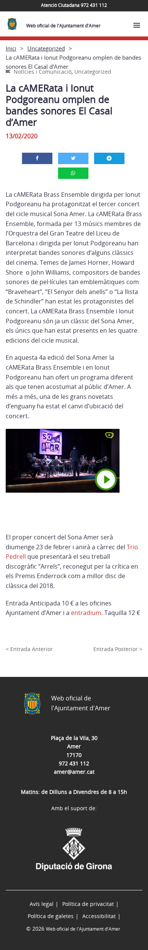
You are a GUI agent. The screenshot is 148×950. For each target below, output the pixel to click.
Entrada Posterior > (117, 649)
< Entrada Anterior (29, 649)
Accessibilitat (99, 916)
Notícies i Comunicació (42, 71)
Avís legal (42, 903)
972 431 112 (74, 763)
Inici (11, 48)
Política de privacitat (88, 903)
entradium (86, 613)
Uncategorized (46, 48)
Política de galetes (51, 916)
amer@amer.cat (74, 771)
